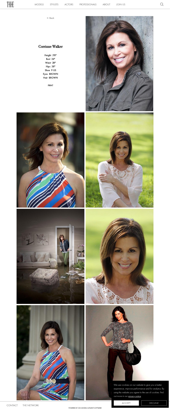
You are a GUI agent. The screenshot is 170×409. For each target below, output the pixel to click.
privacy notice (134, 396)
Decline (154, 403)
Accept (126, 403)
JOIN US (120, 4)
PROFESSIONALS (87, 4)
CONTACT (12, 405)
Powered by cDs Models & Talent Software (85, 408)
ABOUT (106, 4)
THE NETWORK (31, 405)
